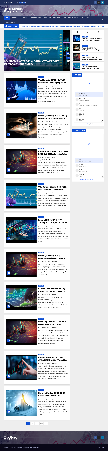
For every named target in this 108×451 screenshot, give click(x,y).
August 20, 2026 (32, 67)
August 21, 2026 (45, 86)
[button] (102, 20)
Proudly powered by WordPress (12, 447)
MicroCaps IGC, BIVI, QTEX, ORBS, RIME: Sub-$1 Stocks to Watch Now (91, 59)
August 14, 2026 (45, 327)
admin (43, 67)
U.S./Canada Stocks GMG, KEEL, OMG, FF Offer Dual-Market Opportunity (90, 68)
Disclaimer (101, 447)
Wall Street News (71, 18)
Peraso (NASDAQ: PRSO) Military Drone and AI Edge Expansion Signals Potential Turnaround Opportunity (54, 64)
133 (41, 423)
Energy (14, 18)
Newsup (28, 447)
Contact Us (10, 22)
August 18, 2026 (45, 226)
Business (24, 18)
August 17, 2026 (45, 294)
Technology (36, 18)
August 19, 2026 (45, 157)
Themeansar (36, 447)
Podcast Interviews (52, 18)
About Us (85, 18)
